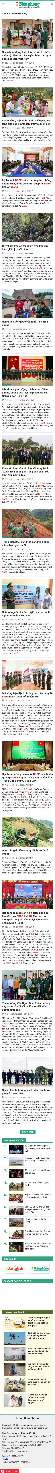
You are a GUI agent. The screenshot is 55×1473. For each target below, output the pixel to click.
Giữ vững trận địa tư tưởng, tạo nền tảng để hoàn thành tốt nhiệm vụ (27, 695)
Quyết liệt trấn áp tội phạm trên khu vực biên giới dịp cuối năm (25, 247)
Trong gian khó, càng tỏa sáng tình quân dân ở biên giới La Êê (26, 543)
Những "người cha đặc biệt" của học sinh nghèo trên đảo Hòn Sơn (26, 614)
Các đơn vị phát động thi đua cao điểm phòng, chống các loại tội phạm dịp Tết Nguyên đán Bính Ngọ (25, 392)
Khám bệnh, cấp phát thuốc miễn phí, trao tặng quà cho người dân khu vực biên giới (26, 122)
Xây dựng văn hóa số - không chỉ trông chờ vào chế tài (38, 1196)
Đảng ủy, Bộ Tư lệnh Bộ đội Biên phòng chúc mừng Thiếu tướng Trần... (37, 1209)
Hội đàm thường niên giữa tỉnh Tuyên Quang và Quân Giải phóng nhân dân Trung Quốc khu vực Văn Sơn (27, 777)
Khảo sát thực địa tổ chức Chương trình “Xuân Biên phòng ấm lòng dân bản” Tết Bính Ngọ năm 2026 (25, 472)
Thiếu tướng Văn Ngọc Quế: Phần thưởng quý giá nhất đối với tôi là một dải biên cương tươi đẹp (26, 1006)
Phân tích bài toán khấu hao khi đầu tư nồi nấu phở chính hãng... (39, 1351)
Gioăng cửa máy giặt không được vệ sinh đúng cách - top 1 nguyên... (37, 1399)
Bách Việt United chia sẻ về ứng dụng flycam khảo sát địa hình (39, 1336)
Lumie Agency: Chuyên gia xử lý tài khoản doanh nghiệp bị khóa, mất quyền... (39, 1321)
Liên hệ (5, 1459)
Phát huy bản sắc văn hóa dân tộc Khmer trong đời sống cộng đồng (38, 1246)
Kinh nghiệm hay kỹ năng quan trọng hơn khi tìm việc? (39, 1382)
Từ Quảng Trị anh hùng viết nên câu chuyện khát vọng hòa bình (38, 1148)
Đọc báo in (10, 1259)
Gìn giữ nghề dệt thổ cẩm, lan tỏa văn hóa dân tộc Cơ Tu (37, 1232)
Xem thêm (27, 1132)
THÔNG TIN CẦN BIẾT (15, 1312)
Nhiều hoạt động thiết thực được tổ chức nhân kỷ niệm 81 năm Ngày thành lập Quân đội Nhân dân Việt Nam (27, 55)
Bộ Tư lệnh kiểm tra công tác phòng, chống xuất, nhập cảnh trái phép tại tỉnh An (27, 183)
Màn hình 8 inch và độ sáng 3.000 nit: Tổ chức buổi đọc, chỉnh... (39, 1367)
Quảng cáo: (12, 1456)
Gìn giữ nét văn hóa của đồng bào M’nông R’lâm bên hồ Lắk (38, 1159)
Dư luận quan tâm (14, 1140)
